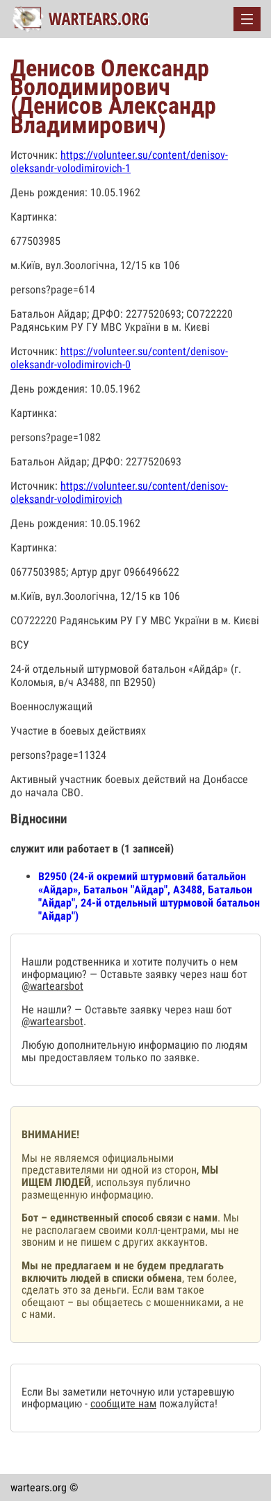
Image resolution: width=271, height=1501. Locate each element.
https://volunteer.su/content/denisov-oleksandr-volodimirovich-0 (119, 358)
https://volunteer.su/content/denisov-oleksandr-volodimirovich (119, 492)
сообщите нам (123, 1403)
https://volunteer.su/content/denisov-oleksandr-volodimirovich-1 (119, 161)
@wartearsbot (52, 986)
